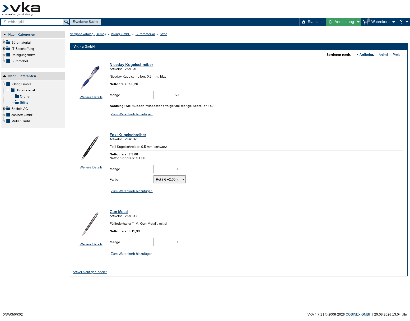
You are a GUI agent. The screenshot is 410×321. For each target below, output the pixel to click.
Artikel (383, 54)
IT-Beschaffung (22, 49)
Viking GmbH (21, 84)
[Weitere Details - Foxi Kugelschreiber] (90, 148)
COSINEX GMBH (358, 314)
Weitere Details (91, 97)
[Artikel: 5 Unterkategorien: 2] (8, 62)
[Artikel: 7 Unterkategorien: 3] (8, 55)
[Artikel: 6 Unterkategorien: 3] (8, 43)
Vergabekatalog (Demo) (88, 34)
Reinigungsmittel (23, 55)
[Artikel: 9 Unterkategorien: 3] (8, 49)
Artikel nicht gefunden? (90, 272)
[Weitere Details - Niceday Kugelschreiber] (90, 77)
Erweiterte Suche (85, 21)
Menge (115, 95)
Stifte (24, 102)
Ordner (25, 96)
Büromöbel (19, 61)
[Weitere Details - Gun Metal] (90, 224)
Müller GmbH (21, 121)
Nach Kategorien (21, 35)
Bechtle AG (19, 109)
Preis (396, 54)
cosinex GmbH (22, 115)
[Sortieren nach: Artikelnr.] (357, 54)
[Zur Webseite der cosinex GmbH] (21, 9)
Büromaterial (21, 42)
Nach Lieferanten (22, 76)
